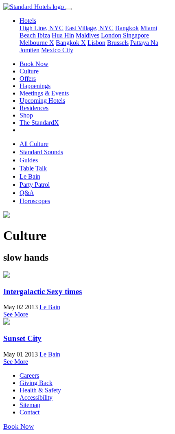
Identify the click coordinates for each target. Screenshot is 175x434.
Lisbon (96, 42)
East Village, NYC (89, 27)
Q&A (27, 192)
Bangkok (127, 27)
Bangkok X (71, 42)
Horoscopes (35, 200)
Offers (28, 78)
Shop (26, 115)
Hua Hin (63, 35)
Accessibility (36, 397)
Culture (29, 71)
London (112, 35)
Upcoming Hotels (42, 100)
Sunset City (22, 338)
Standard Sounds (41, 151)
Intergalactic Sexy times (42, 291)
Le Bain (30, 176)
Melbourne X (37, 42)
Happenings (35, 85)
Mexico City (57, 49)
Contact (29, 412)
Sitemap (30, 404)
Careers (29, 375)
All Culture (34, 143)
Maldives (87, 35)
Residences (34, 107)
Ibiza (43, 35)
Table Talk (33, 168)
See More (15, 314)
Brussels (118, 42)
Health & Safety (40, 390)
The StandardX (39, 122)
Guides (29, 160)
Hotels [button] (28, 20)
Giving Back (36, 382)
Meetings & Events (44, 93)
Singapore (136, 35)
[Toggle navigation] (69, 9)
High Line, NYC (41, 27)
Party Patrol (35, 184)
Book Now (34, 63)
